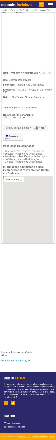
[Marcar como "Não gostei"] (49, 73)
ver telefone (31, 107)
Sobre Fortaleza (13, 423)
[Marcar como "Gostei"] (43, 73)
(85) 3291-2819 (16, 107)
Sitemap (52, 436)
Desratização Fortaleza (21, 10)
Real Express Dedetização (15, 360)
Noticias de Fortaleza (16, 427)
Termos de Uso (25, 436)
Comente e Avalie (11, 137)
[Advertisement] (28, 42)
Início (4, 10)
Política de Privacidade (40, 436)
